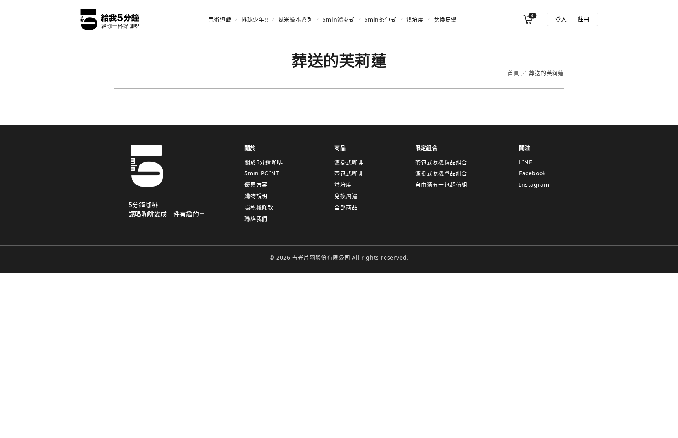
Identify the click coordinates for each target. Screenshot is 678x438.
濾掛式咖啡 (348, 162)
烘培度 (415, 19)
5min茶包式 (381, 19)
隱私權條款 (258, 207)
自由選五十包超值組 (441, 184)
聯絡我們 (256, 218)
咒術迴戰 (219, 19)
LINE (525, 162)
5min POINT (261, 173)
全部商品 (345, 207)
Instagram (534, 184)
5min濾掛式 (339, 19)
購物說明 (256, 196)
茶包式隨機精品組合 (441, 162)
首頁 (513, 73)
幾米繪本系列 (295, 19)
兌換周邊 (445, 19)
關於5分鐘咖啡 (263, 162)
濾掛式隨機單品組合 (441, 173)
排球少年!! (254, 19)
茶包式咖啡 (348, 173)
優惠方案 (256, 184)
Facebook (532, 173)
